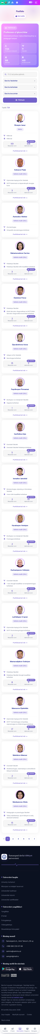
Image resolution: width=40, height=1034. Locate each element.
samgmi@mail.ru (12, 956)
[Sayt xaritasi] (12, 2)
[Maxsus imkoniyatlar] (17, 2)
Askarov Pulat (20, 170)
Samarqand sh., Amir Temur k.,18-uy (19, 941)
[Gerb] (6, 2)
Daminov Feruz (20, 298)
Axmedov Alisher (20, 217)
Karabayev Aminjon (20, 525)
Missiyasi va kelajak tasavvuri (12, 886)
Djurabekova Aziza (20, 345)
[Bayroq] (2, 2)
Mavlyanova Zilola (20, 802)
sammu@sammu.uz (13, 951)
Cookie (29, 1014)
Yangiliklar (5, 912)
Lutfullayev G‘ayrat (20, 617)
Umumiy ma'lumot (8, 882)
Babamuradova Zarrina (20, 253)
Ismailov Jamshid (20, 479)
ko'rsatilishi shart (17, 997)
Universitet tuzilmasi (8, 891)
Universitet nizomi (8, 895)
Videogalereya (6, 925)
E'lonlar (4, 916)
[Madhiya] (9, 2)
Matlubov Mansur (20, 755)
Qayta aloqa (5, 1020)
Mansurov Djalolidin (20, 708)
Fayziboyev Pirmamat (20, 389)
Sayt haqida (5, 1014)
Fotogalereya (6, 920)
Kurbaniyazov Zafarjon (20, 570)
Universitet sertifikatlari (9, 900)
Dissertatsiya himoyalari (10, 929)
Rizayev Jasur (20, 125)
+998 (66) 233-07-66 (14, 946)
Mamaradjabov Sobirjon (20, 661)
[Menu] (37, 2)
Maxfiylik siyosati (18, 1014)
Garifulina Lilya (20, 434)
